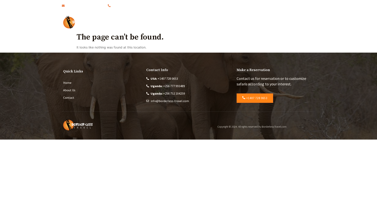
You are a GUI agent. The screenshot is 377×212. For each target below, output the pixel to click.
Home (150, 22)
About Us (170, 22)
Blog (212, 22)
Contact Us (274, 22)
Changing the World (240, 22)
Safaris (191, 22)
